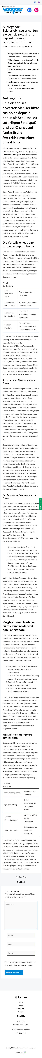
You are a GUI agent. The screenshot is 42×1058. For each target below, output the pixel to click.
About (21, 1006)
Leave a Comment (9, 46)
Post (19, 46)
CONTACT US (41, 504)
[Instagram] (39, 2)
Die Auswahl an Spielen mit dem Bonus (22, 79)
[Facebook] (35, 2)
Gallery (21, 1012)
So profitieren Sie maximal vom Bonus (22, 76)
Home (21, 1002)
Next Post (21, 882)
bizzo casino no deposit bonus (15, 155)
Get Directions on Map (21, 1030)
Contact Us (21, 1009)
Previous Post (21, 877)
